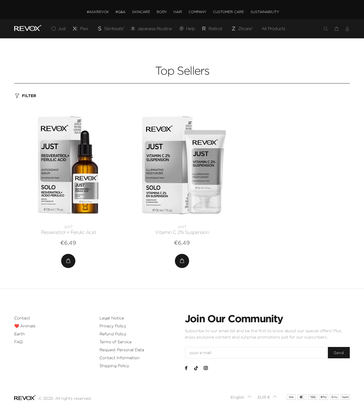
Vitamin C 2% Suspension (182, 232)
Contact (22, 318)
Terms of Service (116, 342)
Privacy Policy (113, 326)
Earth (19, 334)
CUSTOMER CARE (228, 12)
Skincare (141, 12)
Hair (177, 12)
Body (162, 12)
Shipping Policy (114, 365)
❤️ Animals (25, 326)
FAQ (18, 342)
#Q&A (120, 12)
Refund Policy (113, 334)
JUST (68, 227)
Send (339, 353)
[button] (241, 397)
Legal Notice (112, 318)
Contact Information (120, 357)
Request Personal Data (122, 350)
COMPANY (197, 12)
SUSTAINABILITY (265, 12)
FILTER (29, 95)
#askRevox (98, 12)
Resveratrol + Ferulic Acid (68, 232)
